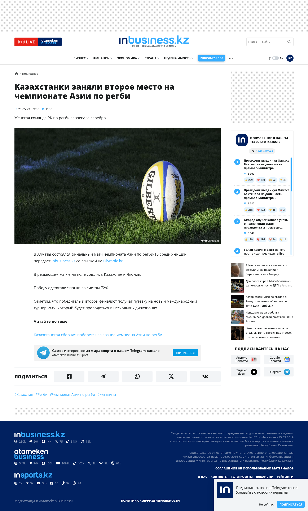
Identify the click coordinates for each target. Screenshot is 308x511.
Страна (151, 58)
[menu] (16, 58)
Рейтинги (285, 477)
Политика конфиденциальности (150, 501)
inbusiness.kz (63, 260)
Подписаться (291, 504)
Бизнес (80, 58)
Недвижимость (177, 58)
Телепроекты (242, 477)
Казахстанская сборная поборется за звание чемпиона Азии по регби (98, 334)
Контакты (219, 477)
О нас (202, 477)
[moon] (281, 58)
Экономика (127, 58)
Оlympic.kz (113, 260)
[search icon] (289, 42)
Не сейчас (266, 504)
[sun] (269, 58)
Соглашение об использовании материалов (254, 468)
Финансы (101, 58)
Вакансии (264, 477)
